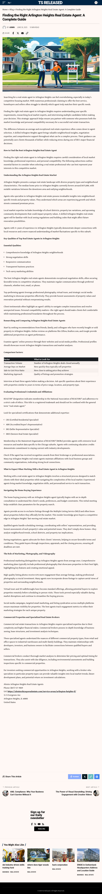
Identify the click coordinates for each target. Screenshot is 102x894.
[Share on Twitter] (18, 33)
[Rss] (43, 824)
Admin (12, 27)
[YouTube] (39, 824)
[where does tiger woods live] (38, 855)
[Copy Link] (27, 33)
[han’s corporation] (63, 855)
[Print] (97, 776)
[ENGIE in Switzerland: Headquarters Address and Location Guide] (88, 855)
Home (5, 9)
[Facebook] (31, 824)
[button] (41, 828)
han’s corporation (60, 865)
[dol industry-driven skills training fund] (13, 855)
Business (5, 872)
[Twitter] (35, 824)
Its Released (49, 2)
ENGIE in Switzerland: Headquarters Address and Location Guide (87, 868)
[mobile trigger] (4, 2)
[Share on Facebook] (13, 33)
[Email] (22, 33)
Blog (12, 9)
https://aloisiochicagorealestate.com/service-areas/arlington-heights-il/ (42, 691)
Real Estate (14, 872)
